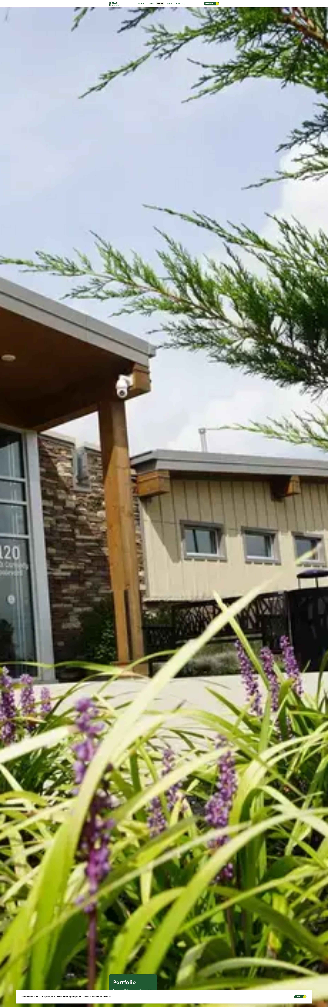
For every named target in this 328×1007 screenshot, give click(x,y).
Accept (297, 997)
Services (150, 3)
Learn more (106, 997)
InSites (178, 3)
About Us (141, 3)
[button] (183, 3)
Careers (169, 3)
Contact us (209, 4)
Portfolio (160, 3)
